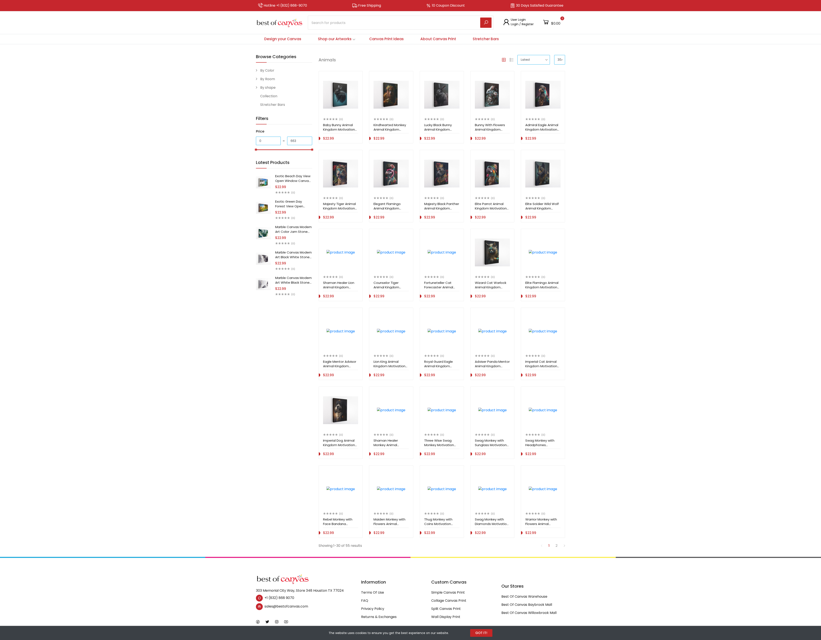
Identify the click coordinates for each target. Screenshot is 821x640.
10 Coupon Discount (448, 5)
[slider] (255, 149)
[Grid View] (503, 59)
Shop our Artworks (334, 38)
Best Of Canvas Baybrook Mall (526, 604)
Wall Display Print (445, 616)
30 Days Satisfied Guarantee (539, 5)
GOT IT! (481, 633)
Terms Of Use (372, 592)
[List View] (511, 59)
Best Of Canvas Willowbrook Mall (529, 612)
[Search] (486, 23)
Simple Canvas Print (448, 592)
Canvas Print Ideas (386, 38)
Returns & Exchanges (379, 616)
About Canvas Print (438, 38)
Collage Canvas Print (448, 600)
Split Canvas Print (446, 608)
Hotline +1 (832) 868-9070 (285, 5)
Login (514, 24)
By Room (267, 79)
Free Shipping (369, 5)
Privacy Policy (372, 608)
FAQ (364, 600)
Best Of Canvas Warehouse (524, 596)
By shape (268, 87)
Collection (268, 96)
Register (528, 24)
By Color (267, 70)
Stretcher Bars (486, 38)
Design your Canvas (282, 38)
